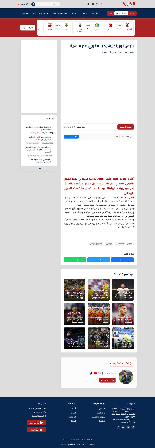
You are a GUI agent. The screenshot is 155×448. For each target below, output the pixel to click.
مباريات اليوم (121, 13)
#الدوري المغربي (34, 132)
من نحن (102, 408)
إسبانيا (73, 413)
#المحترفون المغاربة (33, 143)
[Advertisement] (99, 159)
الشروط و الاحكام (98, 417)
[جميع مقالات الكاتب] (126, 377)
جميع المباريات (28, 27)
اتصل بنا (63, 444)
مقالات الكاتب (109, 380)
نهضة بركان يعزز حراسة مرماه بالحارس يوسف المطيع (38, 128)
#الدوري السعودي (33, 155)
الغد (110, 13)
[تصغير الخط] (123, 136)
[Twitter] (128, 427)
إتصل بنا (102, 421)
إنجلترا (73, 421)
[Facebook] (101, 4)
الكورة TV (24, 13)
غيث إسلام (81, 127)
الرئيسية (95, 13)
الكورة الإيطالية (126, 127)
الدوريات (84, 13)
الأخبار (74, 13)
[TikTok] (88, 4)
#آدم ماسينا (120, 243)
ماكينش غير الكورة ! (40, 13)
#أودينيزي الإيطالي (96, 243)
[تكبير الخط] (117, 136)
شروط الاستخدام (74, 444)
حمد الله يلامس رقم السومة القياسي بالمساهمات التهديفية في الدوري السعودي (38, 149)
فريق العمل (100, 413)
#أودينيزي (109, 243)
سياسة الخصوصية (88, 444)
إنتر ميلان (72, 417)
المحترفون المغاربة (60, 13)
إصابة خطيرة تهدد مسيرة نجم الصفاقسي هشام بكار (41, 161)
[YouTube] (93, 4)
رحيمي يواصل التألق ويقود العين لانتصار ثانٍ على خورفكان (39, 138)
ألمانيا (73, 408)
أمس (132, 13)
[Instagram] (97, 4)
